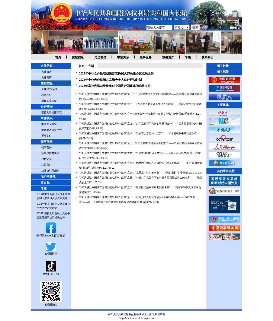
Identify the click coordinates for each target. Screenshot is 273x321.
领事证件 (46, 147)
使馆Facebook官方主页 (51, 235)
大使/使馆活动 (49, 89)
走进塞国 (100, 57)
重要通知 (168, 57)
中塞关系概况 (49, 124)
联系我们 (207, 57)
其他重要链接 (226, 171)
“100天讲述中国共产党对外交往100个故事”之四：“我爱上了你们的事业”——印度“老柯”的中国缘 (133, 172)
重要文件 (46, 135)
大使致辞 (46, 71)
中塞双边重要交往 (51, 129)
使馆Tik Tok (51, 274)
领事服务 (146, 57)
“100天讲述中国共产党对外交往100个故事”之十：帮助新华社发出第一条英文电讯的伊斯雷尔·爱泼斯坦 (137, 113)
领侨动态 (46, 159)
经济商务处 (48, 176)
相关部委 (223, 71)
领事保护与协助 (50, 153)
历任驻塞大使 (49, 100)
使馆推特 (51, 253)
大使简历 (46, 77)
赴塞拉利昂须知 (50, 170)
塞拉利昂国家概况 (51, 112)
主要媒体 (223, 105)
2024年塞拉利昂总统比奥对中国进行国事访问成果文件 (115, 86)
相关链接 (223, 65)
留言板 (45, 182)
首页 (58, 57)
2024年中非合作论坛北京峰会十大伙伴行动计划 (110, 79)
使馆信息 (78, 57)
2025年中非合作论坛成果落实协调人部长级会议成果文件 (116, 73)
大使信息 (47, 65)
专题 (188, 57)
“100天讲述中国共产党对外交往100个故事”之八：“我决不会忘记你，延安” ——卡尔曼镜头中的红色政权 (138, 133)
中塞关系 (123, 57)
